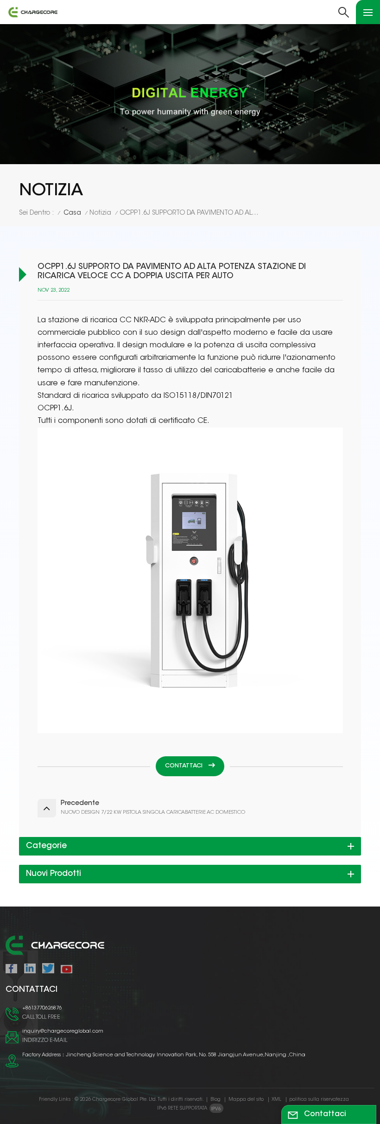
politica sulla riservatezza (319, 1099)
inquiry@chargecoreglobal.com (62, 1031)
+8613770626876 (42, 1008)
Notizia (100, 213)
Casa (72, 213)
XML (276, 1099)
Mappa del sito (246, 1099)
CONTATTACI (184, 766)
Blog (215, 1099)
